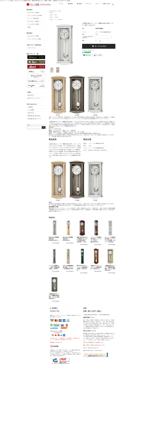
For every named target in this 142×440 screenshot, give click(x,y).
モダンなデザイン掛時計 (33, 12)
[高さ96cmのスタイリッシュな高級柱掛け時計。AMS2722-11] (82, 256)
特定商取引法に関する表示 (34, 115)
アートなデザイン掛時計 (33, 24)
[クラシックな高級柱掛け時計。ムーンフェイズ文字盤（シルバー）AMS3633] (110, 228)
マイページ (88, 4)
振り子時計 (56, 17)
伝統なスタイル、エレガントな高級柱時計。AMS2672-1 (96, 267)
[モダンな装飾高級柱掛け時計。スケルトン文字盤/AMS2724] (68, 256)
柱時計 (56, 14)
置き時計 (79, 4)
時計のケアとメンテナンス (34, 98)
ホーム (61, 4)
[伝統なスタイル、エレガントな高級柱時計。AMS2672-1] (96, 256)
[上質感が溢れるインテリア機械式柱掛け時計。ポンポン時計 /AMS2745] (110, 256)
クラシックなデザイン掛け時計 (35, 15)
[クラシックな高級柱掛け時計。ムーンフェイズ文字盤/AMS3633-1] (96, 228)
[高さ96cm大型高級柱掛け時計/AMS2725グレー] (54, 228)
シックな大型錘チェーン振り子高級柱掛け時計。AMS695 (54, 267)
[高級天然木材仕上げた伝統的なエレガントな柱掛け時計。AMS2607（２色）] (82, 228)
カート (97, 4)
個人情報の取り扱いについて (34, 118)
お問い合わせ (106, 4)
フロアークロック (32, 47)
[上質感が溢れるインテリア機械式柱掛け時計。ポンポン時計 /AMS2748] (54, 284)
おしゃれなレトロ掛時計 (33, 21)
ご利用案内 (30, 107)
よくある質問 (31, 110)
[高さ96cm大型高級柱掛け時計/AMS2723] (68, 228)
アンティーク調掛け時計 (33, 18)
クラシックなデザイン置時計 (34, 39)
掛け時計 (70, 4)
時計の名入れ (31, 95)
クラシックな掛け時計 (58, 19)
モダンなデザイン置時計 (33, 36)
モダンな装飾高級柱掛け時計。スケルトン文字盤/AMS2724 (68, 267)
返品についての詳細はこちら (89, 50)
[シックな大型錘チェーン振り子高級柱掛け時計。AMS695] (54, 256)
